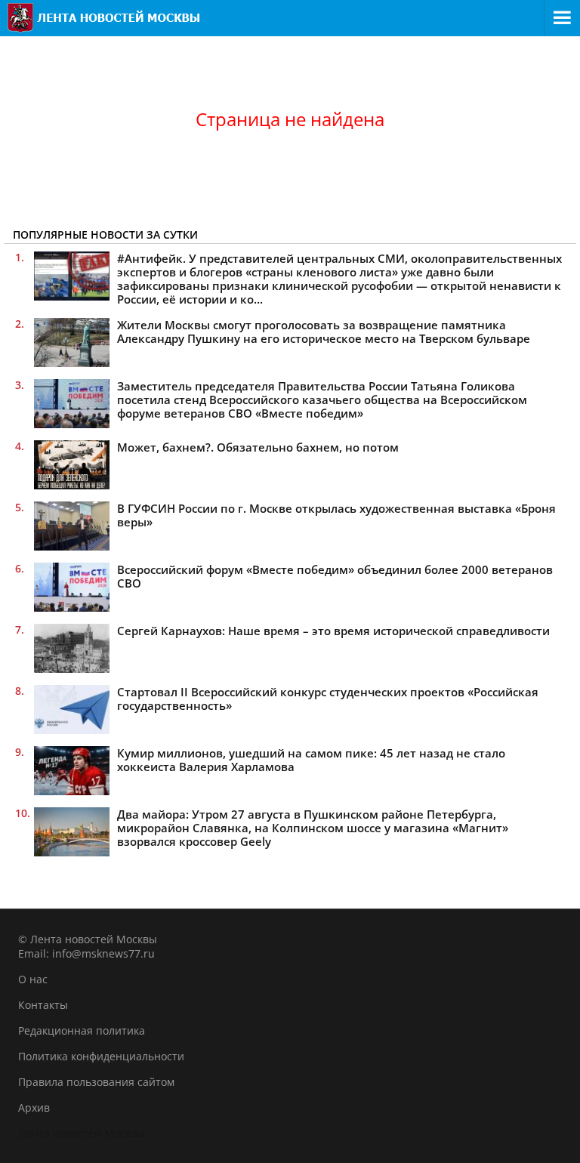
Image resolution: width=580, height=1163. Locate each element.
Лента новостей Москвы (81, 1133)
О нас (33, 979)
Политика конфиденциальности (101, 1056)
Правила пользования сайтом (96, 1082)
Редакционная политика (81, 1030)
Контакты (43, 1005)
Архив (34, 1107)
